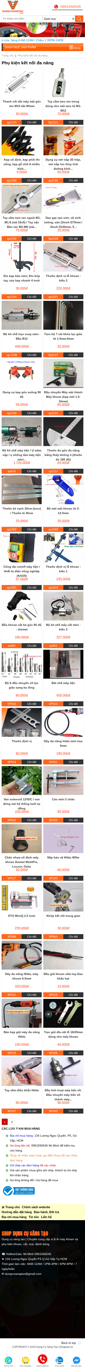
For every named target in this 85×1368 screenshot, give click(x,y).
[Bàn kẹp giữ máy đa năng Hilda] (22, 1013)
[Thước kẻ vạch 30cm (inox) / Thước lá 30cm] (22, 489)
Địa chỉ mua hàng (14, 1217)
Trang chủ (12, 1207)
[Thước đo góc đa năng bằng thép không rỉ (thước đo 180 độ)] (63, 431)
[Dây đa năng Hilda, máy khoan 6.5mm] (22, 955)
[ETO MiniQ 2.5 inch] (22, 897)
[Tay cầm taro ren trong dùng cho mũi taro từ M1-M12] (63, 82)
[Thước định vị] (22, 722)
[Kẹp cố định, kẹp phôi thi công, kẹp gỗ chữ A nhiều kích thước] (22, 140)
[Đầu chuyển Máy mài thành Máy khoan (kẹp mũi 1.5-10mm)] (63, 373)
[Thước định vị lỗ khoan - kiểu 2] (63, 257)
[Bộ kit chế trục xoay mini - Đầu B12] (22, 315)
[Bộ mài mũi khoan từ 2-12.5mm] (63, 489)
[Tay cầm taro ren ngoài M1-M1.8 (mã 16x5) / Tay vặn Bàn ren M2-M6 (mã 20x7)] (22, 199)
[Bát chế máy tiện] (63, 664)
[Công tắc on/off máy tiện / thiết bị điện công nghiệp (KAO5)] (22, 547)
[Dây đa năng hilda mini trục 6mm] (63, 722)
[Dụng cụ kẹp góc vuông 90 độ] (22, 373)
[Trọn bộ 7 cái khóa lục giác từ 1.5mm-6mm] (63, 315)
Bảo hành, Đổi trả (46, 1212)
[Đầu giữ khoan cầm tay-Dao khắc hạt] (63, 955)
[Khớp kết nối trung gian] (63, 897)
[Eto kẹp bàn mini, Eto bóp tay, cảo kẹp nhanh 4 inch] (22, 257)
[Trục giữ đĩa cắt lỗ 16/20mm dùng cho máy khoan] (63, 1013)
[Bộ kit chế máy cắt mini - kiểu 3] (63, 606)
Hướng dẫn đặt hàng (17, 1212)
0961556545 (70, 7)
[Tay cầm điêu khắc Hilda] (22, 1071)
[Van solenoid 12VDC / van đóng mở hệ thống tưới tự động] (22, 780)
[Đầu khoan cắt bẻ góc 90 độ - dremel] (22, 606)
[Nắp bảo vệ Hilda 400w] (63, 838)
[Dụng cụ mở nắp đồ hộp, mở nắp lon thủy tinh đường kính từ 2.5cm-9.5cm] (63, 140)
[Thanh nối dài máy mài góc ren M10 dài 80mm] (22, 82)
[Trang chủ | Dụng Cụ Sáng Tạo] (16, 7)
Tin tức (34, 1217)
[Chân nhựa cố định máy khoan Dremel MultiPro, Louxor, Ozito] (22, 838)
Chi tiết (31, 122)
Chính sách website (36, 1207)
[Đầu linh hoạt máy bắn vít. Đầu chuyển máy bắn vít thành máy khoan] (63, 1071)
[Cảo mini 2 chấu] (63, 780)
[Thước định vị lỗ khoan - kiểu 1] (63, 547)
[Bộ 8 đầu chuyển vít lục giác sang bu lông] (22, 664)
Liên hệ (46, 1217)
